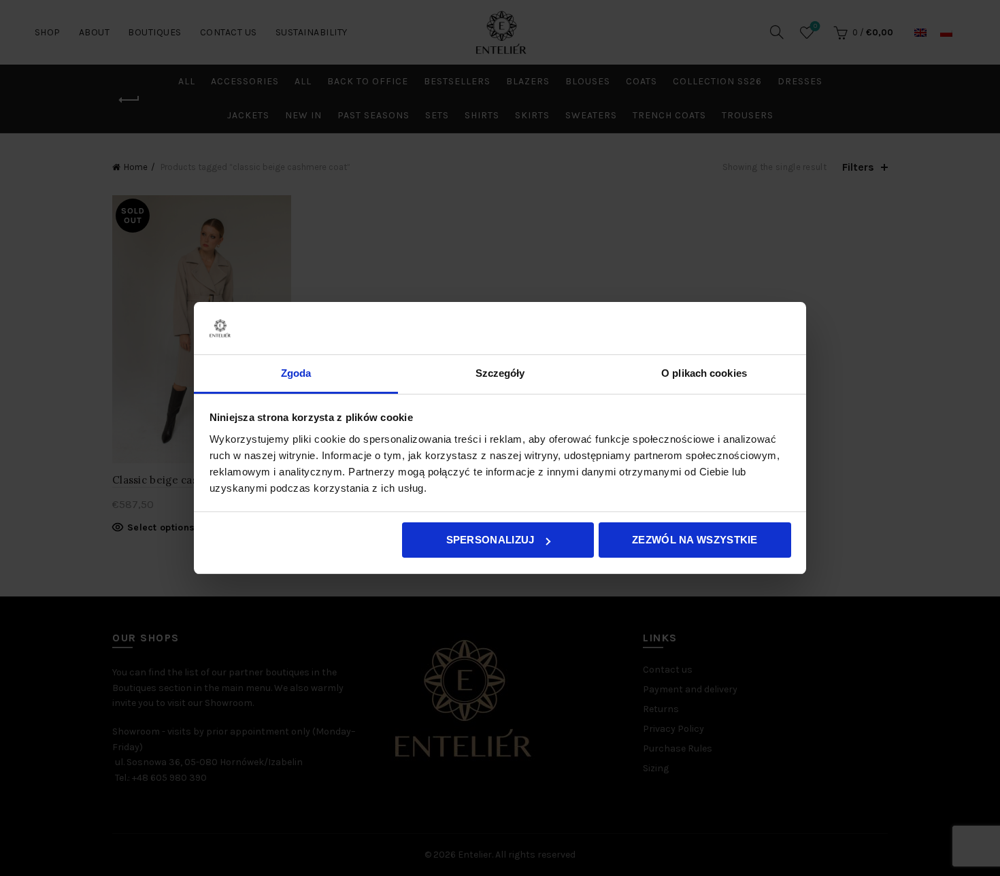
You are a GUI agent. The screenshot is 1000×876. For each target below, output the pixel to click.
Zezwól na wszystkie (695, 539)
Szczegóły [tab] (500, 373)
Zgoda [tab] (296, 373)
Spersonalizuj (490, 539)
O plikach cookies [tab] (704, 373)
